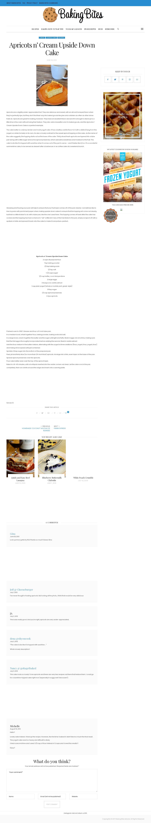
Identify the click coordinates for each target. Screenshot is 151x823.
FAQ (23, 3)
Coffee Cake (51, 38)
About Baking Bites (13, 3)
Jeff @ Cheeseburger (21, 589)
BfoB (100, 29)
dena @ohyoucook (20, 638)
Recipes (35, 29)
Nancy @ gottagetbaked (23, 668)
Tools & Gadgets (74, 29)
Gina (12, 533)
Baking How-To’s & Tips (52, 29)
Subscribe (109, 29)
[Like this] (66, 413)
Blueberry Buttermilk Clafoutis (52, 479)
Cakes (42, 38)
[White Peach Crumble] (83, 458)
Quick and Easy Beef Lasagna (20, 479)
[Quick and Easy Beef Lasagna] (20, 458)
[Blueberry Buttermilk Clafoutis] (52, 458)
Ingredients (90, 29)
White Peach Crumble (83, 477)
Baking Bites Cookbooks (48, 3)
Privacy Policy (32, 3)
